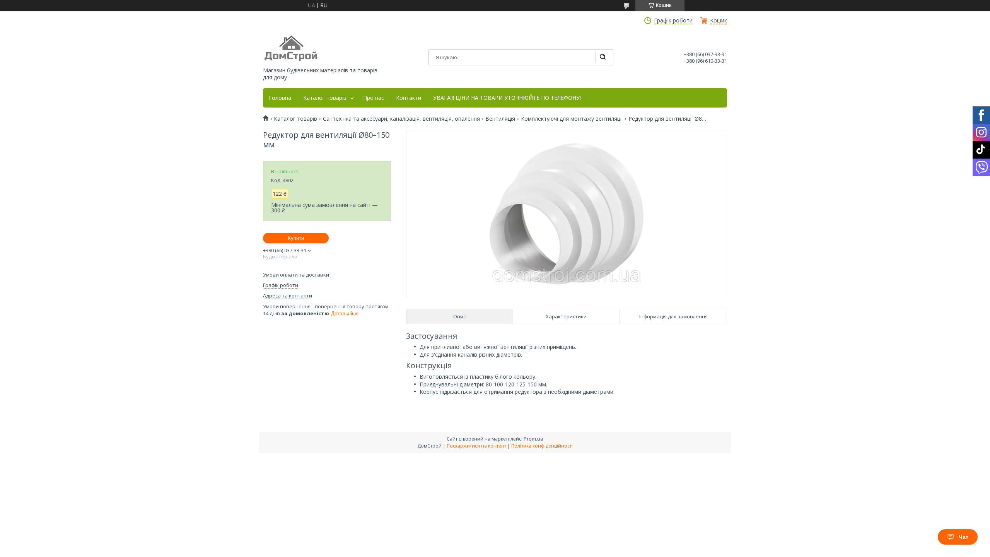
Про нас (373, 97)
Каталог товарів (324, 97)
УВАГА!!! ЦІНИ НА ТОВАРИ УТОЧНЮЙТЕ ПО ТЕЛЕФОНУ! (507, 97)
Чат (963, 537)
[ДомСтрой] (291, 48)
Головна (280, 97)
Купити (296, 238)
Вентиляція (500, 118)
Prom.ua (533, 438)
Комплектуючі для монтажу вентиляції (572, 118)
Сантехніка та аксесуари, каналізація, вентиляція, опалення (401, 118)
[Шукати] (602, 57)
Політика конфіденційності (542, 446)
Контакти (408, 97)
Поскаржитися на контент (476, 446)
